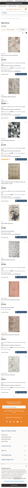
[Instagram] (10, 422)
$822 (2, 101)
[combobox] (14, 12)
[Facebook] (6, 422)
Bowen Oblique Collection (8, 140)
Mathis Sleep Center (6, 439)
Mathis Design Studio (6, 437)
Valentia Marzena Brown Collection (10, 334)
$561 (3, 379)
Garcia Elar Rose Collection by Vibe (10, 299)
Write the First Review (4, 74)
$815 (3, 339)
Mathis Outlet (4, 441)
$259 (3, 264)
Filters (23, 29)
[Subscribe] (24, 407)
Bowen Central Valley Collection (9, 55)
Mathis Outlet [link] (22, 6)
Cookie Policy (17, 478)
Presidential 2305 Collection (8, 96)
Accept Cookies (14, 485)
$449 (3, 188)
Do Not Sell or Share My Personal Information (14, 481)
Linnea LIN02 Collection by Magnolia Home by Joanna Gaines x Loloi (13, 182)
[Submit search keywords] (24, 13)
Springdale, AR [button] (9, 1)
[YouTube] (17, 422)
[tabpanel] (14, 210)
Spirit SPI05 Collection (7, 223)
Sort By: (4, 29)
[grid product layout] (22, 33)
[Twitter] (21, 422)
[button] (2, 9)
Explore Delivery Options (21, 1)
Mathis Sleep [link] (13, 6)
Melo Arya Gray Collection (8, 375)
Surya (2, 95)
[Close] (26, 466)
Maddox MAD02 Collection (8, 260)
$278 (3, 60)
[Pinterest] (14, 422)
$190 (3, 228)
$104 (3, 304)
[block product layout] (26, 33)
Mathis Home (4, 435)
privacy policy (23, 478)
